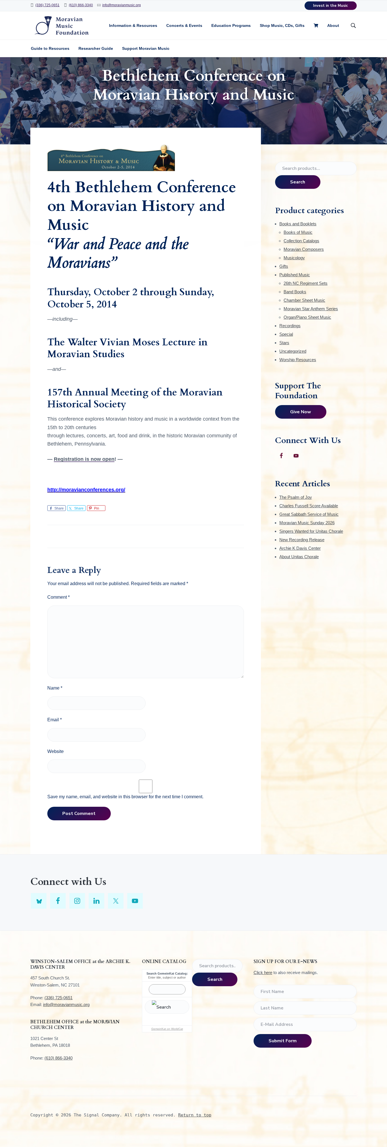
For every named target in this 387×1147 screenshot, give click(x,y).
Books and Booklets (297, 223)
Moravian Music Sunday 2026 (307, 522)
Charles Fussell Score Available (308, 505)
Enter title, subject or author (167, 977)
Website (55, 751)
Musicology (294, 257)
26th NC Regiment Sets (306, 283)
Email (54, 719)
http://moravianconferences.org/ (86, 490)
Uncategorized (292, 351)
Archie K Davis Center (300, 548)
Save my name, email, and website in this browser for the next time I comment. (125, 796)
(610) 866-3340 (81, 5)
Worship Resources (297, 359)
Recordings (290, 325)
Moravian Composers (304, 249)
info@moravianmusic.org (121, 5)
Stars (284, 342)
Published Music (294, 274)
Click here (263, 972)
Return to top (194, 1115)
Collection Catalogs (301, 240)
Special (286, 334)
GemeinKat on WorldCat (167, 1028)
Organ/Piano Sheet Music (307, 317)
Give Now (300, 412)
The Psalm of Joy (295, 497)
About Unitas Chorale (299, 556)
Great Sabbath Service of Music (309, 514)
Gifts (283, 266)
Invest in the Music (330, 5)
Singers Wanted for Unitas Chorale (311, 531)
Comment (58, 597)
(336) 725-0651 (47, 5)
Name (54, 688)
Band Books (295, 291)
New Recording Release (301, 539)
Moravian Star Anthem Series (311, 308)
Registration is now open (84, 459)
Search (297, 182)
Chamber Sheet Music (304, 300)
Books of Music (298, 232)
